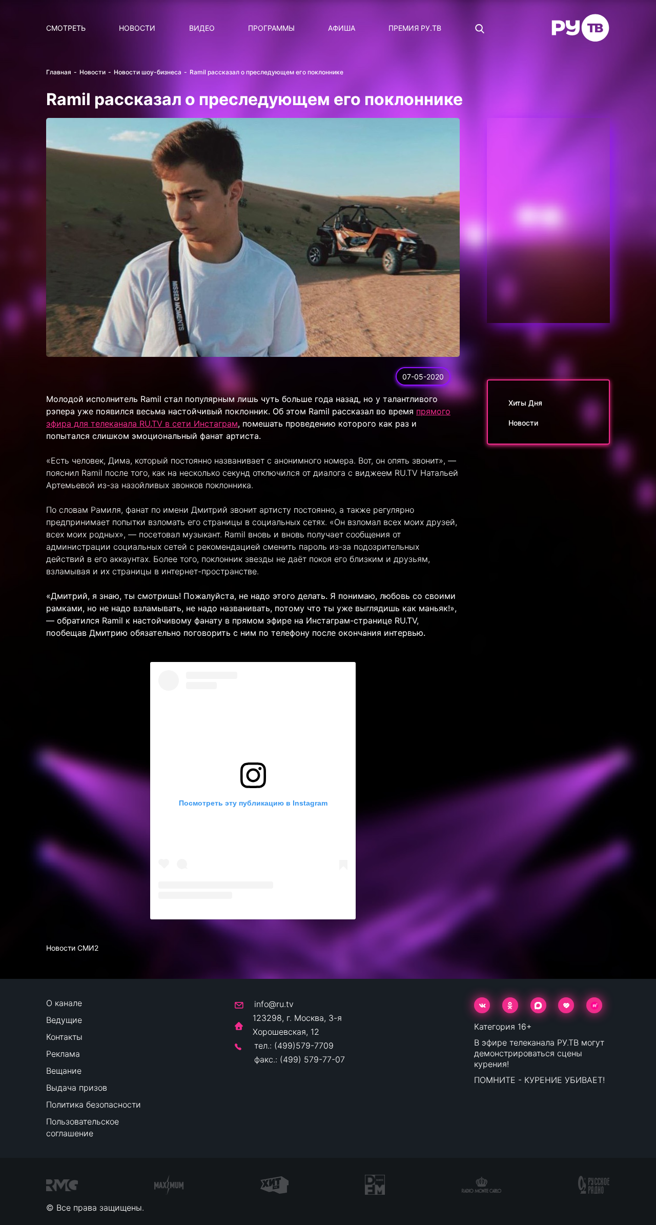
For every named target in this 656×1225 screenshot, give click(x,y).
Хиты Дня (525, 402)
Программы (271, 28)
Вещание (63, 1071)
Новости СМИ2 (72, 947)
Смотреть (66, 28)
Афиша (341, 28)
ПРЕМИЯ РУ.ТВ (414, 28)
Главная (58, 72)
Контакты (64, 1037)
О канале (64, 1003)
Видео (202, 28)
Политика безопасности (93, 1104)
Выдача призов (76, 1087)
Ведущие (64, 1020)
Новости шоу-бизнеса (147, 72)
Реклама (63, 1054)
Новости (137, 28)
